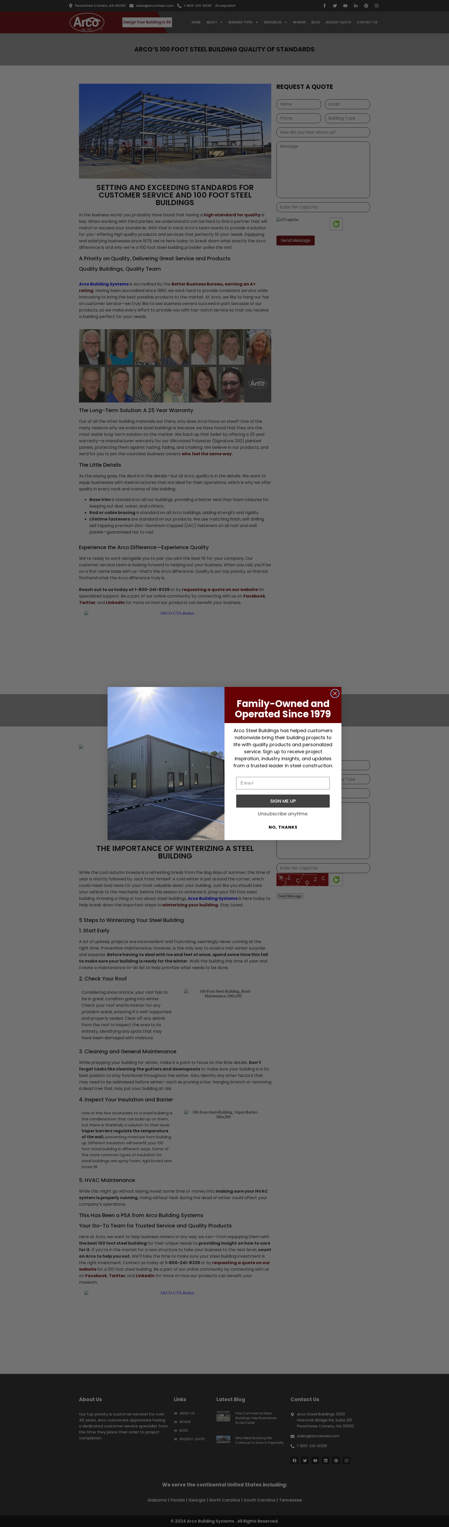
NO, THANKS (283, 827)
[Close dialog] (335, 693)
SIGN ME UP (283, 801)
